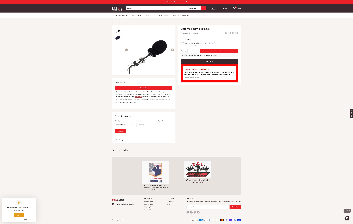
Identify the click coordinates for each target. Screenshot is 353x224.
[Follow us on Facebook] (188, 212)
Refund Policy (119, 140)
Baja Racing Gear (120, 220)
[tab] (143, 88)
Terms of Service (149, 210)
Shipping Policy (149, 207)
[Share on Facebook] (226, 33)
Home (113, 22)
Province (139, 121)
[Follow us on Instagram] (195, 212)
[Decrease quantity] (189, 51)
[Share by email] (236, 33)
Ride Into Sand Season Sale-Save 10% (176, 2)
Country (117, 121)
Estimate (120, 131)
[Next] (172, 49)
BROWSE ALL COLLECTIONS (182, 15)
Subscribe (235, 207)
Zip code (160, 121)
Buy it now (209, 61)
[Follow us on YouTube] (198, 212)
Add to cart (219, 51)
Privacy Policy (148, 201)
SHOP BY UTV (148, 15)
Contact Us (170, 201)
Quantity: (183, 51)
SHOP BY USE (134, 15)
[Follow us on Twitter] (191, 212)
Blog (168, 204)
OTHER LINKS (163, 15)
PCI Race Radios (185, 33)
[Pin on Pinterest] (229, 33)
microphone (138, 96)
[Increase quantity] (196, 51)
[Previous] (126, 49)
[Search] (203, 8)
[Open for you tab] (347, 218)
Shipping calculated (190, 46)
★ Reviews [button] (351, 113)
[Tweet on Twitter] (233, 33)
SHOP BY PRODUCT (118, 15)
